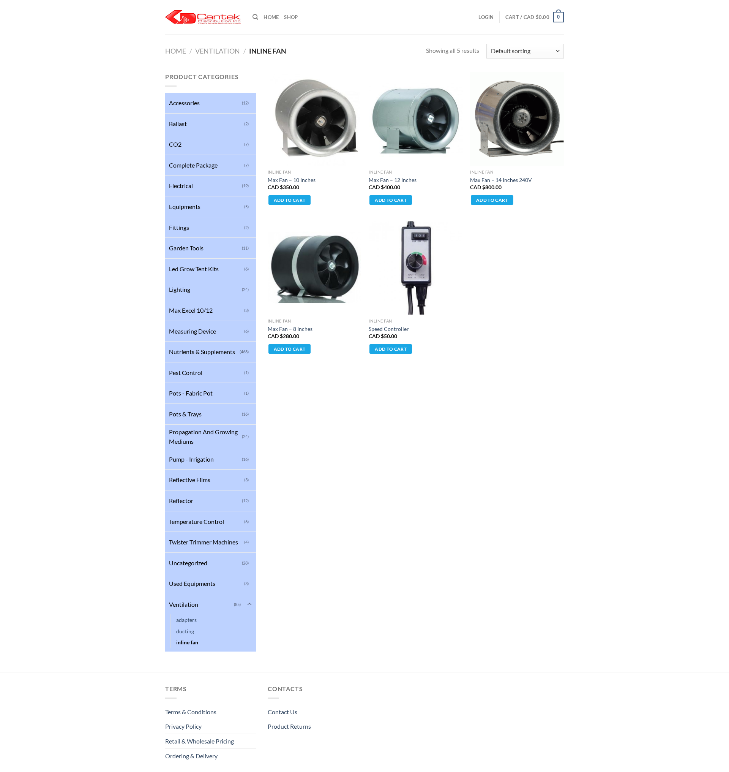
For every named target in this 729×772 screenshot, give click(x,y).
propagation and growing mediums (203, 436)
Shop (291, 17)
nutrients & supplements (202, 351)
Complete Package (193, 165)
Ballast (178, 123)
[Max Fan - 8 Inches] (314, 268)
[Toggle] (249, 604)
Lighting (179, 289)
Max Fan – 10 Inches (292, 180)
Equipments (184, 206)
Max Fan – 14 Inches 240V (501, 180)
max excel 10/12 (191, 310)
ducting (185, 631)
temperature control (196, 521)
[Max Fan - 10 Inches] (314, 119)
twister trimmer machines (203, 542)
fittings (179, 227)
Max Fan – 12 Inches (393, 180)
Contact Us (282, 711)
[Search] (255, 17)
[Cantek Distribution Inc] (203, 17)
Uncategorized (188, 562)
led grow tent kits (194, 268)
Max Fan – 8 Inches (290, 329)
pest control (185, 372)
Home (271, 17)
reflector (181, 500)
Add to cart (290, 200)
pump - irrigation (191, 459)
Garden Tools (186, 248)
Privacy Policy (183, 726)
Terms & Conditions (190, 711)
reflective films (189, 479)
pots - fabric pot (191, 393)
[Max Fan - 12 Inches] (415, 119)
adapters (186, 620)
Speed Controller (389, 329)
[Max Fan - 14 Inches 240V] (517, 119)
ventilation (217, 51)
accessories (184, 102)
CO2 (175, 144)
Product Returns (289, 726)
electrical (181, 185)
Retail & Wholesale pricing (199, 741)
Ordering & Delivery (191, 755)
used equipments (192, 583)
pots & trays (185, 414)
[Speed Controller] (415, 268)
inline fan (187, 642)
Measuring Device (192, 331)
